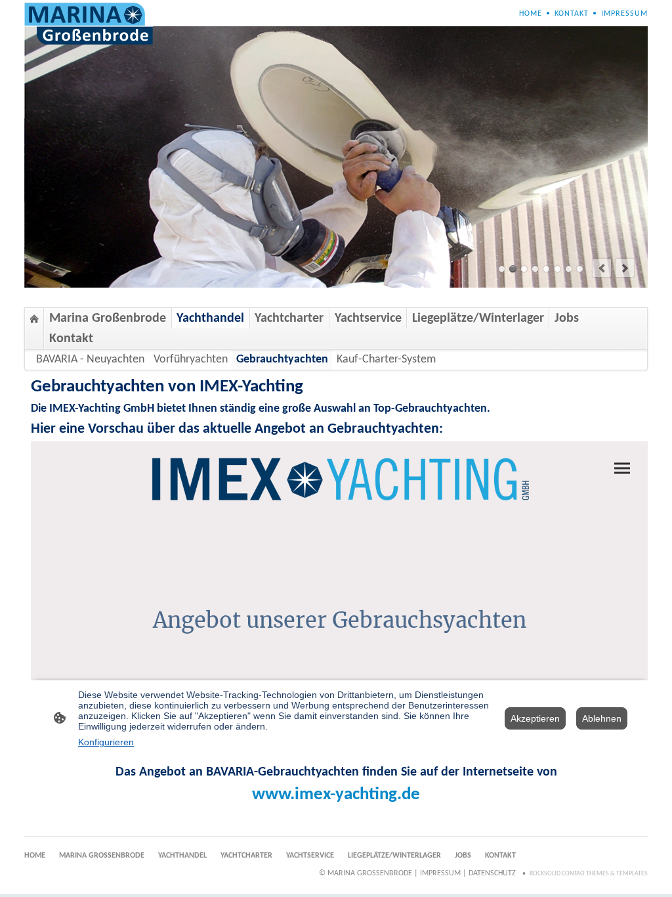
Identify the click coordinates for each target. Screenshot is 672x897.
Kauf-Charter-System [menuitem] (386, 359)
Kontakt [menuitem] (572, 14)
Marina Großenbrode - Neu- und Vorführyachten (546, 269)
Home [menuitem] (530, 14)
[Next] (625, 268)
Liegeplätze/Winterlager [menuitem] (478, 318)
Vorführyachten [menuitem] (191, 359)
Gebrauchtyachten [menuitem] (282, 359)
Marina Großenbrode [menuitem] (107, 318)
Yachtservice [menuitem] (368, 318)
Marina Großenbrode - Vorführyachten (524, 269)
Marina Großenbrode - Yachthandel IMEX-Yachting (580, 269)
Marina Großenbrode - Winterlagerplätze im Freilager (557, 269)
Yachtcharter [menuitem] (289, 318)
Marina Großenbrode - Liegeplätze (569, 269)
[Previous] (602, 268)
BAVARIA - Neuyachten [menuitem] (90, 359)
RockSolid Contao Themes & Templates (589, 873)
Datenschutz (492, 873)
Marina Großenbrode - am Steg (502, 269)
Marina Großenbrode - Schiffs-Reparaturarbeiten (513, 269)
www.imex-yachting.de (336, 795)
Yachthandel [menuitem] (210, 318)
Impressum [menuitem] (624, 14)
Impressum (440, 873)
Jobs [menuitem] (567, 318)
